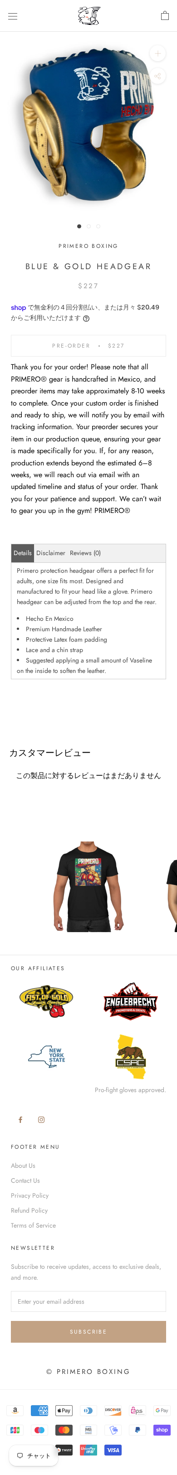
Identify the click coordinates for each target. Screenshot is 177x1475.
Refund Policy (29, 1210)
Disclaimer (50, 552)
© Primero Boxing (88, 1372)
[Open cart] (165, 15)
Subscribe (89, 1332)
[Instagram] (41, 1119)
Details (23, 552)
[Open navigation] (12, 15)
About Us (23, 1165)
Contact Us (25, 1180)
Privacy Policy (30, 1195)
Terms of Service (33, 1225)
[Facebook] (20, 1119)
